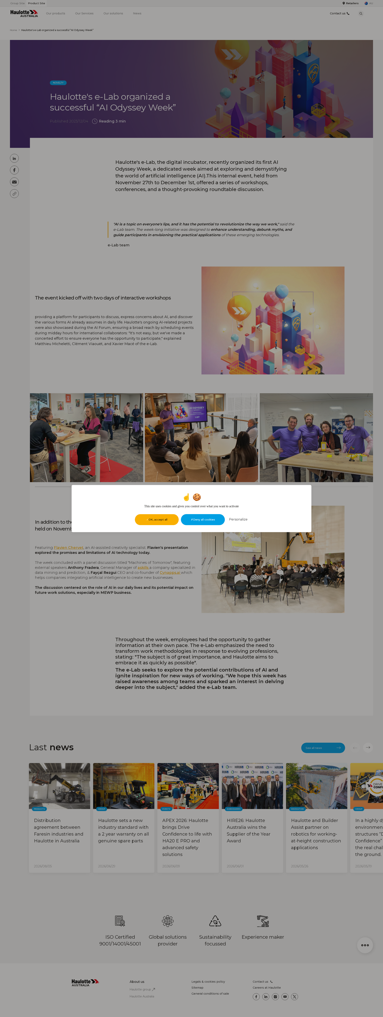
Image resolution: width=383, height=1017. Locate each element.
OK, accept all (158, 519)
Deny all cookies (204, 519)
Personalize (238, 519)
